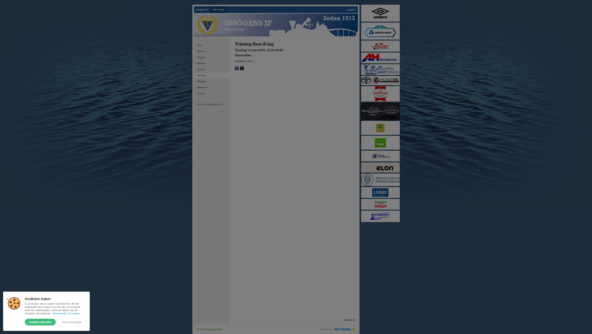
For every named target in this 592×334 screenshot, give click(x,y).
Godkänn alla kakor (40, 322)
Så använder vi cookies (66, 313)
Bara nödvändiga (71, 322)
